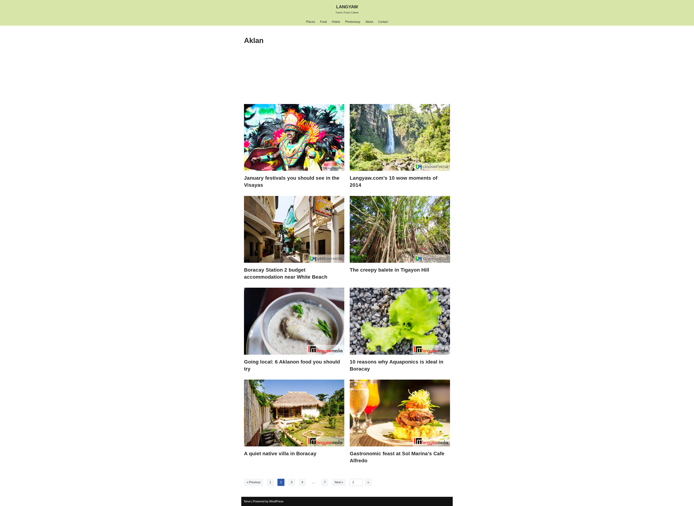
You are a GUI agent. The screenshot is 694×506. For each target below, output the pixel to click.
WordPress (276, 501)
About (369, 21)
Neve (247, 501)
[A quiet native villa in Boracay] (294, 413)
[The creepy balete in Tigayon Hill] (400, 229)
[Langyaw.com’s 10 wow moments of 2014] (400, 137)
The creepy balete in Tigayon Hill (389, 270)
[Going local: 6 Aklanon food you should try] (294, 321)
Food (323, 21)
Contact (383, 21)
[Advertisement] (347, 77)
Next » (339, 482)
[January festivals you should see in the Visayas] (294, 137)
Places (310, 21)
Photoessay (352, 21)
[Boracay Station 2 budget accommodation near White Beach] (294, 229)
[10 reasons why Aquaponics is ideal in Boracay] (400, 321)
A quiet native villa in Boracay (280, 453)
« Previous (253, 482)
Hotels (336, 21)
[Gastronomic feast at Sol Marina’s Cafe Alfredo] (400, 413)
